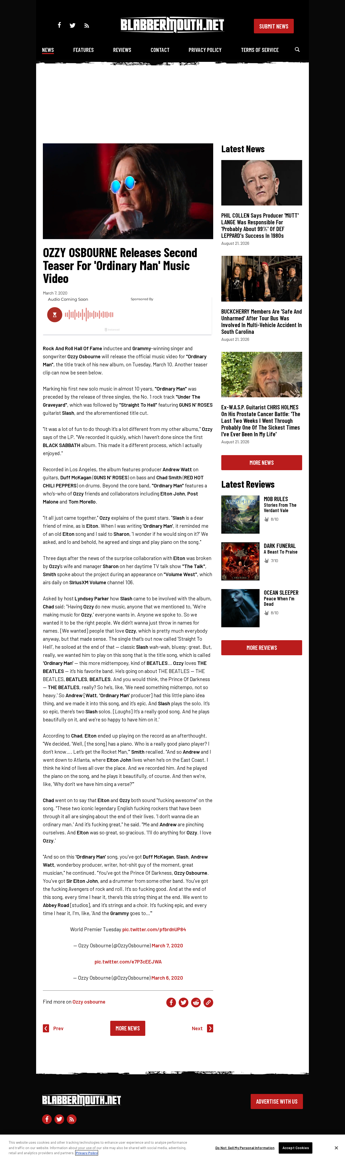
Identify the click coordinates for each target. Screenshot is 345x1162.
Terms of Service (260, 49)
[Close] (336, 1148)
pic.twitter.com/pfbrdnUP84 (154, 929)
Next (197, 1028)
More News (128, 1028)
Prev (58, 1028)
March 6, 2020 (167, 978)
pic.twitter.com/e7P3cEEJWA (128, 961)
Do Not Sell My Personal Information (245, 1148)
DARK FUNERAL (280, 545)
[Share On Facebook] (171, 1002)
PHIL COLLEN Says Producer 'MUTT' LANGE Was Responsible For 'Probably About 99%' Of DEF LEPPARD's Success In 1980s (260, 225)
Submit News (273, 26)
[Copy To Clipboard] (208, 1002)
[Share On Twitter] (183, 1002)
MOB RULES (276, 498)
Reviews (122, 49)
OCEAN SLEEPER (281, 592)
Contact (160, 49)
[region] (172, 1148)
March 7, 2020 (167, 945)
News (48, 49)
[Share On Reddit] (196, 1002)
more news (262, 462)
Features (83, 49)
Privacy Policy (205, 49)
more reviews (262, 647)
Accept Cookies (295, 1148)
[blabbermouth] (172, 31)
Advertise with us (277, 1101)
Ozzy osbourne (89, 1001)
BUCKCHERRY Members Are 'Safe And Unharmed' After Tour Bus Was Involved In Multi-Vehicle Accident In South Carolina (261, 321)
